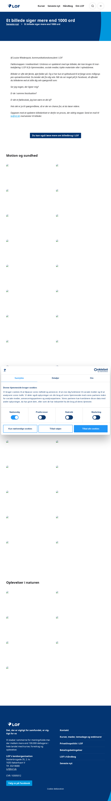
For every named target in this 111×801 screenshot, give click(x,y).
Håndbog (68, 5)
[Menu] (101, 6)
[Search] (93, 6)
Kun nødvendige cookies (20, 429)
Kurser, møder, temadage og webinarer (81, 736)
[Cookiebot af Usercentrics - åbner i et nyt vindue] (96, 370)
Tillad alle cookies (90, 429)
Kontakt (64, 730)
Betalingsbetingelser (71, 750)
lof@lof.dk (11, 769)
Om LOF (80, 5)
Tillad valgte (55, 429)
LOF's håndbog (68, 756)
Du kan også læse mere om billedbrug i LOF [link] (55, 135)
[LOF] (13, 5)
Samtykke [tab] (19, 378)
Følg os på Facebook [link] (19, 783)
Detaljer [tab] (55, 378)
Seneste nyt (54, 5)
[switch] (42, 417)
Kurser (41, 5)
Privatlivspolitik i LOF (71, 743)
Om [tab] (91, 378)
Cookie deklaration (55, 788)
